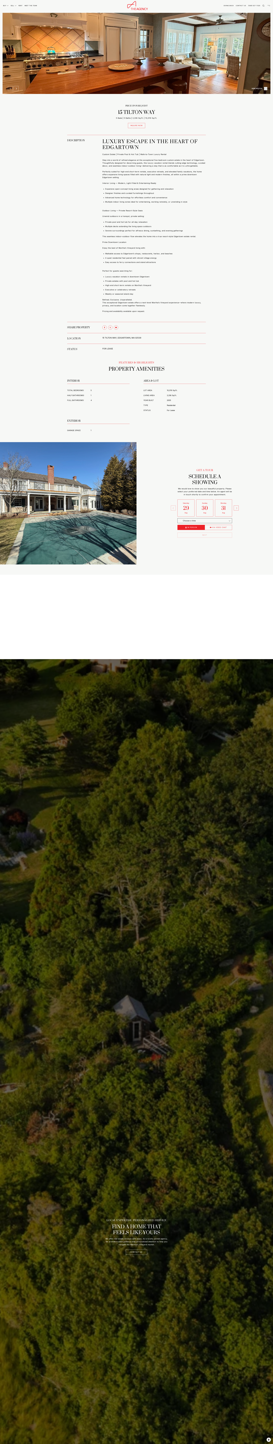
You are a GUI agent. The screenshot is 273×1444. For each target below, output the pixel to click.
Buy (4, 5)
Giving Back (229, 5)
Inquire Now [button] (136, 125)
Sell (12, 5)
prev (10, 88)
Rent (21, 5)
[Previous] (173, 508)
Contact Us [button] (136, 1252)
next (16, 88)
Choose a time (189, 521)
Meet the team (31, 5)
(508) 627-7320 (254, 5)
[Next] (236, 508)
